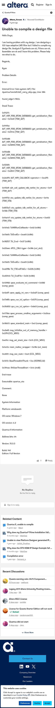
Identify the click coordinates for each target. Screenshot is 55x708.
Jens (22, 625)
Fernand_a (21, 559)
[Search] (32, 4)
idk (20, 592)
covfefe (23, 602)
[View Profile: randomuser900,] (5, 610)
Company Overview (27, 673)
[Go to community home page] (18, 5)
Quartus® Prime (10, 13)
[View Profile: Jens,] (5, 623)
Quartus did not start (18, 622)
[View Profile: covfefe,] (5, 600)
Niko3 (20, 528)
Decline (37, 703)
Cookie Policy (21, 695)
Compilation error (15, 556)
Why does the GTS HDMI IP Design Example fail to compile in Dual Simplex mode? (29, 548)
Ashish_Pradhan (23, 543)
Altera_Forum (16, 20)
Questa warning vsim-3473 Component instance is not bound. (27, 579)
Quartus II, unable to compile (20, 524)
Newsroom (27, 677)
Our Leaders (27, 681)
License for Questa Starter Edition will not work (30, 609)
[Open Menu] (51, 12)
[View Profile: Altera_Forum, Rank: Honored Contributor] (5, 21)
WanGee (23, 536)
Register (39, 5)
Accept (47, 703)
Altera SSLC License (18, 599)
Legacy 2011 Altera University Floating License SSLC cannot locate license (30, 589)
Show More (28, 632)
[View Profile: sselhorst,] (5, 581)
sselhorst (24, 582)
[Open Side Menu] (3, 5)
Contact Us (27, 658)
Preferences (25, 703)
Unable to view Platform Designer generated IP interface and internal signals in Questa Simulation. (28, 540)
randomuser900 (26, 615)
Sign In (49, 5)
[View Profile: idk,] (5, 591)
